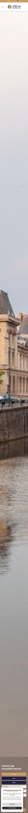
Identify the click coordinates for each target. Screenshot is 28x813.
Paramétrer (12, 804)
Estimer (14, 782)
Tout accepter (12, 808)
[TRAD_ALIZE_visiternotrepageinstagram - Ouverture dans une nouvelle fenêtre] (9, 1)
